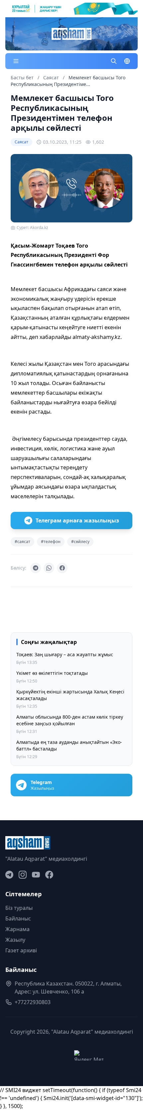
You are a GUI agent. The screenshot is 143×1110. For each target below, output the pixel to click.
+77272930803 (33, 1002)
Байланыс (18, 918)
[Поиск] (113, 61)
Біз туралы (19, 908)
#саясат (22, 541)
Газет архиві (21, 950)
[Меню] (16, 61)
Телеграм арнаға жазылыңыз (77, 520)
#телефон (51, 541)
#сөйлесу (80, 541)
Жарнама (17, 929)
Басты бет (22, 77)
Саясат (51, 77)
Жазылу (15, 939)
